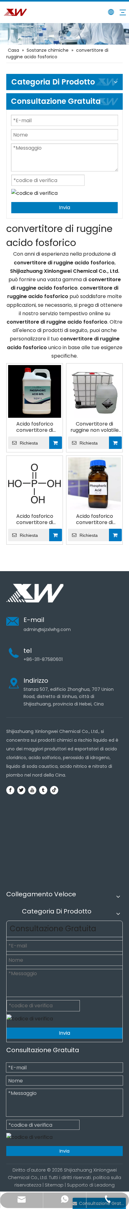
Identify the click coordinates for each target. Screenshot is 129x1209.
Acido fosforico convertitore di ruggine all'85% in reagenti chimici (94, 519)
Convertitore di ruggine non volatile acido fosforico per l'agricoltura (94, 427)
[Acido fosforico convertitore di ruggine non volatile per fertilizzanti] (34, 483)
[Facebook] (10, 790)
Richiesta (29, 443)
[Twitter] (21, 790)
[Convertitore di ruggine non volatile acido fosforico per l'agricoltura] (94, 391)
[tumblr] (43, 790)
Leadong (105, 1185)
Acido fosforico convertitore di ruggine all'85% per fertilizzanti (35, 427)
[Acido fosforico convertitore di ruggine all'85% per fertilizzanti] (34, 391)
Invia (64, 207)
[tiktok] (54, 790)
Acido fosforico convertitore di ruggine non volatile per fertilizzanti (35, 519)
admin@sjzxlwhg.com (47, 629)
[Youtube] (32, 790)
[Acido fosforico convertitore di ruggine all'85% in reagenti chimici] (94, 483)
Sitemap (54, 1185)
